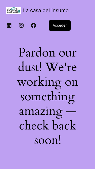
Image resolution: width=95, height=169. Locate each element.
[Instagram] (21, 25)
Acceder (60, 25)
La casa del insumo (46, 10)
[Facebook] (33, 25)
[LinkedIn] (9, 25)
